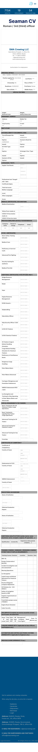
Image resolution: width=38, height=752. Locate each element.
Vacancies (13, 706)
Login (12, 713)
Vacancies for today (30, 11)
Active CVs (7, 11)
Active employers (19, 11)
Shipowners (14, 708)
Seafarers (13, 704)
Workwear (13, 711)
